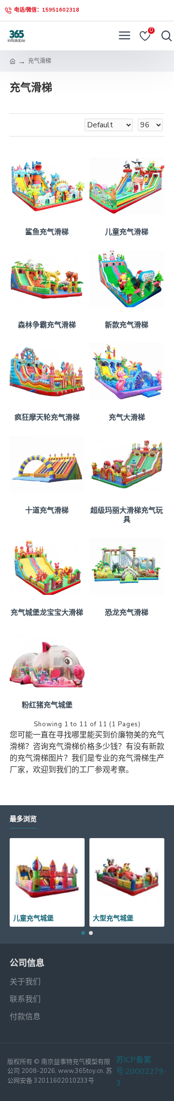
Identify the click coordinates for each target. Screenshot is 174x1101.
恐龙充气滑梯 (126, 612)
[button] (83, 933)
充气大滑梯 (127, 417)
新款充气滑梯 (126, 324)
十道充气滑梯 (47, 510)
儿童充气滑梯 (126, 231)
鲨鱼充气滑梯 (47, 231)
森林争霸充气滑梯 (47, 324)
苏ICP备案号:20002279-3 (141, 1071)
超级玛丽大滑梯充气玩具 (126, 514)
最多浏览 (23, 819)
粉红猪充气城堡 (47, 704)
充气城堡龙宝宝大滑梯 (47, 612)
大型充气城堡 (113, 918)
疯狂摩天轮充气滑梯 (47, 417)
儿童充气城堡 (33, 918)
